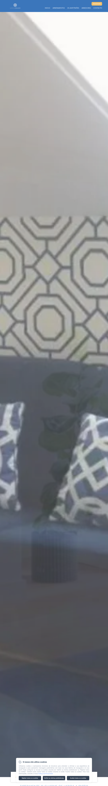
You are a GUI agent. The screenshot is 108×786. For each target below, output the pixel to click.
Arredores (86, 8)
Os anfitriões (73, 8)
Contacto (97, 8)
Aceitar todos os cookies (78, 778)
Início (47, 8)
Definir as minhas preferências (54, 778)
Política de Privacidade (45, 773)
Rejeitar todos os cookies (30, 778)
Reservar (97, 4)
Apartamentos (59, 8)
